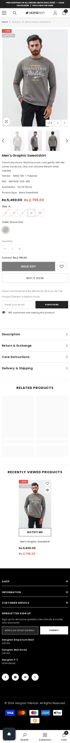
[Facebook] (5, 677)
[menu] (4, 13)
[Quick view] (47, 490)
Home (5, 22)
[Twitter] (35, 677)
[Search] (15, 13)
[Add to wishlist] (47, 483)
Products (16, 22)
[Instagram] (15, 677)
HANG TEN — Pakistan (25, 175)
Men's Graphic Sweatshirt (35, 541)
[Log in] (55, 13)
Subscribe (52, 304)
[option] (35, 78)
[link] (61, 266)
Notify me (35, 532)
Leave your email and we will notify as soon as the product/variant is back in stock (32, 293)
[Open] (9, 734)
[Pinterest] (25, 677)
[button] (57, 123)
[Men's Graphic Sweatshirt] (35, 504)
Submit (54, 630)
